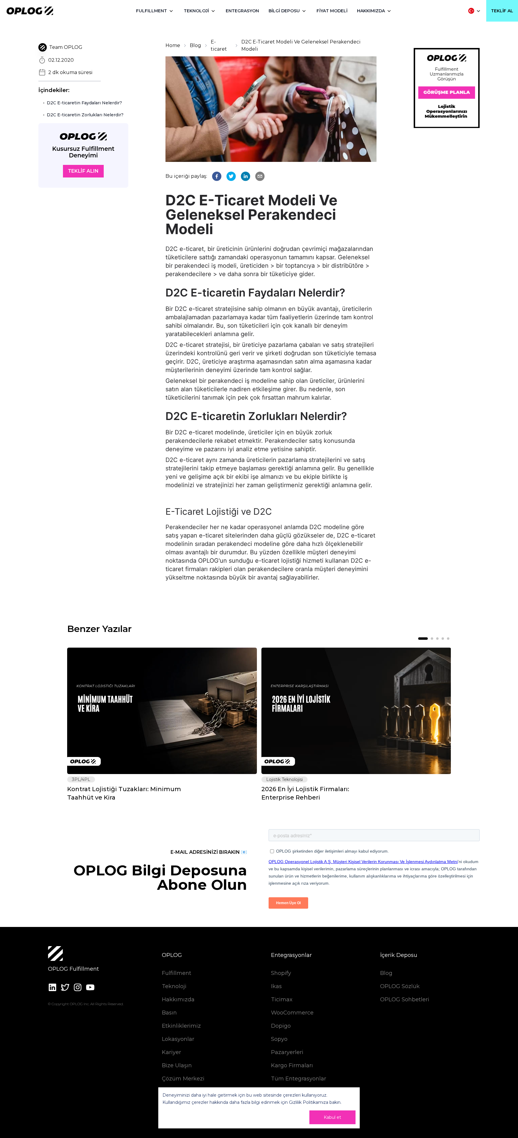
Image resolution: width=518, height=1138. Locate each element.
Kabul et (332, 1117)
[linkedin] (245, 176)
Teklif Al (502, 10)
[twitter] (231, 176)
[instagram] (77, 987)
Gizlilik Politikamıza (308, 1102)
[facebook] (217, 176)
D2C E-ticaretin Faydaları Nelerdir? (84, 103)
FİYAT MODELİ (332, 10)
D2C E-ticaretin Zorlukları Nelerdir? (85, 115)
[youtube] (90, 987)
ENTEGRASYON (242, 10)
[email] (260, 176)
